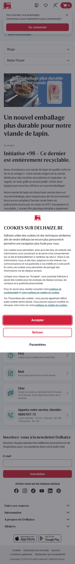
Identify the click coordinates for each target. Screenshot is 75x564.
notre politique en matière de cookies (40, 292)
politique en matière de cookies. (51, 305)
